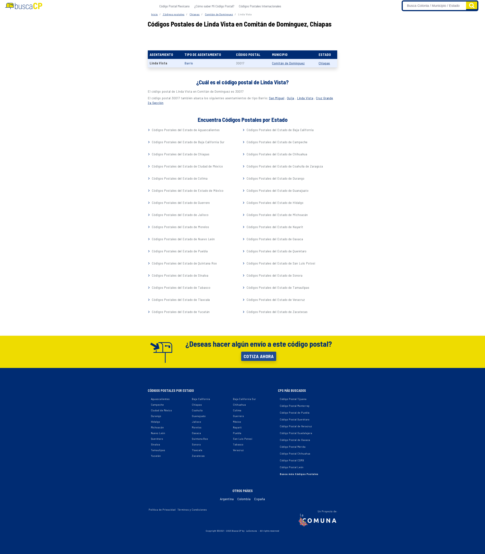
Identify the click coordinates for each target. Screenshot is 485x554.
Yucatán (156, 455)
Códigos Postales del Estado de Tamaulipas (277, 287)
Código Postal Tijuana (293, 399)
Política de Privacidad (162, 509)
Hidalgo (155, 421)
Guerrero (238, 416)
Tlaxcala (197, 450)
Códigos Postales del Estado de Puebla (179, 251)
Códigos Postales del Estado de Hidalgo (274, 202)
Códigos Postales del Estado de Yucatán (180, 312)
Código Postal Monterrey (295, 405)
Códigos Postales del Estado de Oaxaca (274, 239)
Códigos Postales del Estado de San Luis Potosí (280, 263)
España (259, 499)
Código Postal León (292, 467)
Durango (156, 416)
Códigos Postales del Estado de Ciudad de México (187, 166)
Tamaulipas (158, 450)
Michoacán (157, 427)
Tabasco (238, 444)
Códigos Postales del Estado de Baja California (280, 130)
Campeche (157, 404)
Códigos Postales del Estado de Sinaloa (179, 275)
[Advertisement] (242, 38)
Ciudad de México (161, 410)
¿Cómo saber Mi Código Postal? (214, 6)
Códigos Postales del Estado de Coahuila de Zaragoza (284, 166)
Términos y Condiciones (192, 509)
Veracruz (238, 450)
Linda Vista (305, 98)
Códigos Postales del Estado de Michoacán (277, 215)
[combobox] (434, 6)
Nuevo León (158, 433)
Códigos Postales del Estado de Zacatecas (277, 312)
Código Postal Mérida (293, 446)
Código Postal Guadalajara (296, 433)
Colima (237, 410)
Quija (290, 98)
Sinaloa (155, 444)
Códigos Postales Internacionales (260, 6)
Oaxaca (196, 433)
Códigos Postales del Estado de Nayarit (274, 227)
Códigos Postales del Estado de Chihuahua (276, 154)
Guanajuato (199, 416)
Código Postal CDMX (292, 460)
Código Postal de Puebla (295, 412)
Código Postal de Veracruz (296, 426)
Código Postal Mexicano (174, 6)
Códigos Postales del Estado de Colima (179, 178)
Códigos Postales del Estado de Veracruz (275, 299)
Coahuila (197, 410)
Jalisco (196, 421)
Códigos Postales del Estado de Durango (275, 178)
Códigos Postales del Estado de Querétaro (276, 251)
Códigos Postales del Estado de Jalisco (179, 215)
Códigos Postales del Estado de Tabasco (180, 287)
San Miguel (276, 98)
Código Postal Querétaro (295, 419)
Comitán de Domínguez (219, 14)
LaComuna (251, 530)
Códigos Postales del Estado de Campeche (276, 142)
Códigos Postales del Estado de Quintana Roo (184, 263)
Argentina (227, 499)
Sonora (196, 444)
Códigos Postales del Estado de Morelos (180, 227)
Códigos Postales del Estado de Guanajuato (277, 190)
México (237, 421)
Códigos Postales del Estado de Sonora (274, 275)
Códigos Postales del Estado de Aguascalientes (185, 130)
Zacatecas (198, 455)
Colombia (243, 499)
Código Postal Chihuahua (295, 453)
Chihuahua (239, 404)
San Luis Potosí (242, 438)
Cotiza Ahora (259, 356)
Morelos (196, 427)
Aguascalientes (160, 399)
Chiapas (194, 14)
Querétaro (157, 438)
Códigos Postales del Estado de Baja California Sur (188, 142)
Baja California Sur (244, 399)
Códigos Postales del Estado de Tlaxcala (180, 299)
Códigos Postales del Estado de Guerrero (180, 202)
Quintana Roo (200, 438)
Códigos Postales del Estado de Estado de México (187, 190)
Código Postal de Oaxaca (295, 439)
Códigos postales (173, 14)
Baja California (201, 399)
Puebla (237, 433)
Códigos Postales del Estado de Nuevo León (183, 239)
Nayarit (237, 427)
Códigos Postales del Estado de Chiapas (180, 154)
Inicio (154, 14)
